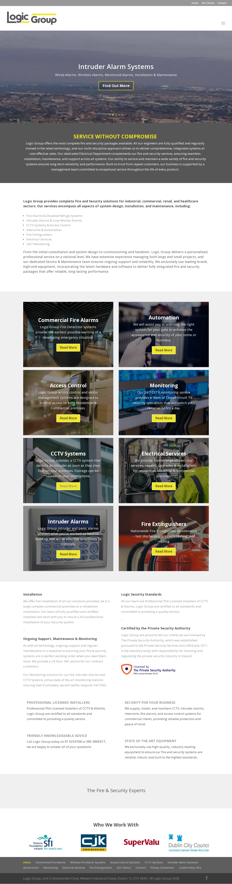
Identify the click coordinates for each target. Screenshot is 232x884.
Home (195, 3)
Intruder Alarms (68, 521)
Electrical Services (164, 453)
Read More (68, 347)
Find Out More (116, 90)
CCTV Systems (68, 453)
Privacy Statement (162, 867)
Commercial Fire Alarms (68, 320)
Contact (222, 3)
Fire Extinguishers (163, 524)
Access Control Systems (125, 862)
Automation (164, 317)
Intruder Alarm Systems (183, 862)
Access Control (116, 71)
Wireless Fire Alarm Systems (87, 862)
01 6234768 (73, 741)
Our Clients (208, 3)
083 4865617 (95, 741)
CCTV (86, 708)
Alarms (99, 708)
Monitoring (164, 385)
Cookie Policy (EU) (190, 867)
